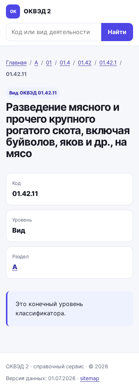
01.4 (65, 62)
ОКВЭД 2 (30, 11)
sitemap (89, 378)
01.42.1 (108, 62)
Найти (117, 32)
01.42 (85, 62)
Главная (16, 62)
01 (49, 62)
